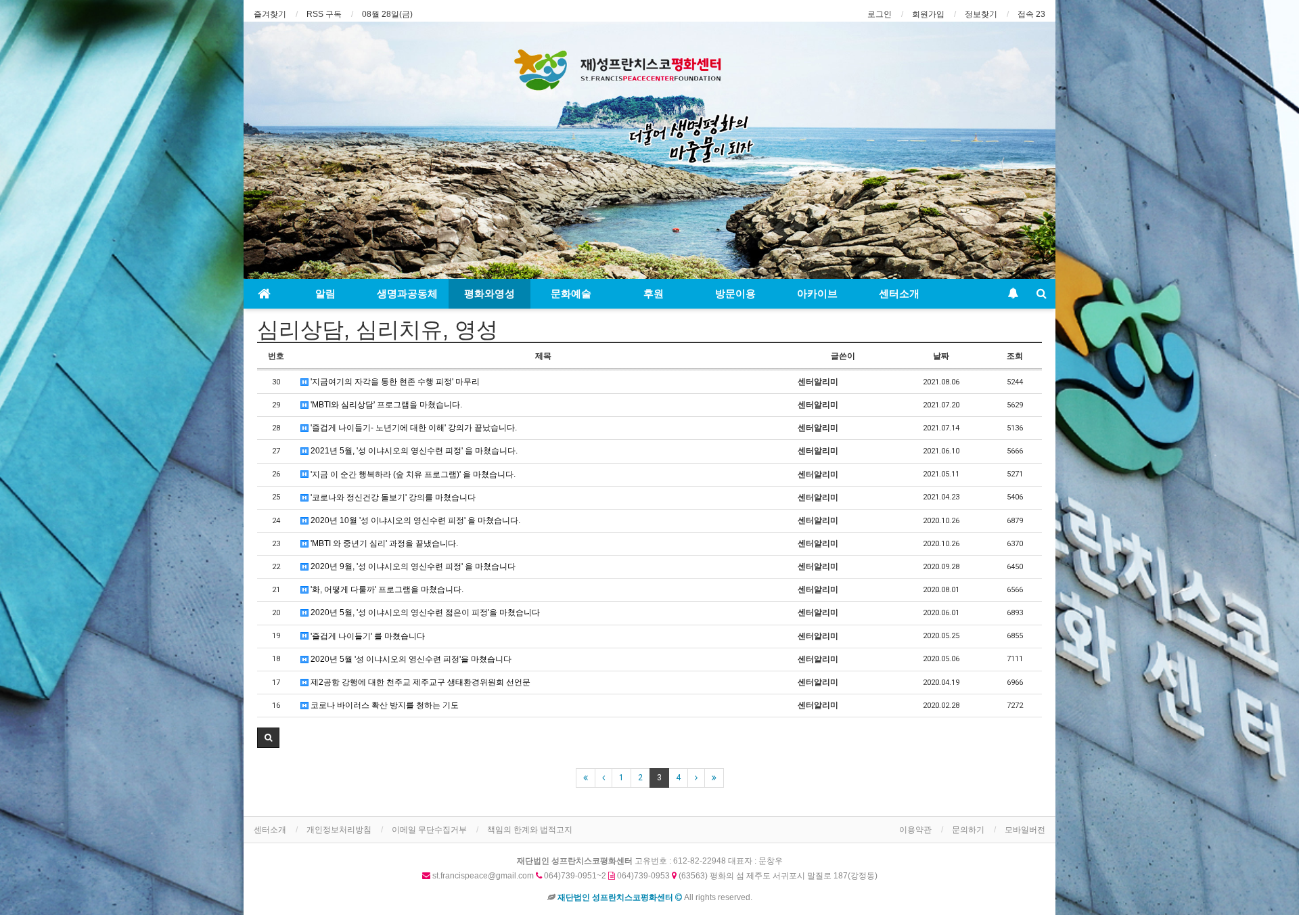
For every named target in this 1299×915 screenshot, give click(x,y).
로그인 (879, 14)
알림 (325, 294)
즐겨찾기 (270, 14)
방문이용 (735, 294)
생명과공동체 (407, 294)
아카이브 (817, 294)
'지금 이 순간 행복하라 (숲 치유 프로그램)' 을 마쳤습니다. (412, 474)
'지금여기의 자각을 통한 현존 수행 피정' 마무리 (394, 381)
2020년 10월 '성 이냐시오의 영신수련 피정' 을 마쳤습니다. (414, 520)
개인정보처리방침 (338, 829)
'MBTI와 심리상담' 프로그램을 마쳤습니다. (385, 404)
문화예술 (571, 294)
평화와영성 (489, 294)
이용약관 (915, 829)
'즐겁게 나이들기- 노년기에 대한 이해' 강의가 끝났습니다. (413, 427)
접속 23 (1031, 14)
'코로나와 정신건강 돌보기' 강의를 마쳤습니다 (392, 497)
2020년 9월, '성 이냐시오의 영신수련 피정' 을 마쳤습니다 (412, 566)
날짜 (941, 356)
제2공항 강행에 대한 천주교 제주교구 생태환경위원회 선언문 (419, 682)
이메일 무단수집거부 (429, 829)
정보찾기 (981, 14)
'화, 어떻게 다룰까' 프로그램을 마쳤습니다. (386, 589)
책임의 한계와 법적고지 (529, 829)
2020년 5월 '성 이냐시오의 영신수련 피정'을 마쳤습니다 (410, 659)
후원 (653, 294)
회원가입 (928, 14)
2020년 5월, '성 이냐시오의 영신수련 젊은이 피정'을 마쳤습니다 (424, 612)
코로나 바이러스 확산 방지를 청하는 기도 (384, 705)
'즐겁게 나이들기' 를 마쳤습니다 (367, 636)
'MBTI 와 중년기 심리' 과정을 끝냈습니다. (383, 543)
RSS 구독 (324, 14)
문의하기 (968, 829)
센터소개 (899, 294)
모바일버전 (1025, 829)
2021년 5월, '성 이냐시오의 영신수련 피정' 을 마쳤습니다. (413, 450)
